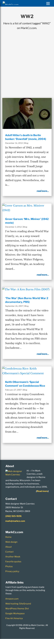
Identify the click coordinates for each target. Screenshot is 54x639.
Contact (9, 551)
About (8, 547)
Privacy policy (12, 571)
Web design (11, 542)
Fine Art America (14, 618)
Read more (42, 491)
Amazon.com (12, 598)
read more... (43, 190)
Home (8, 537)
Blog (26, 143)
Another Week (12, 556)
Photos (9, 566)
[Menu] (48, 3)
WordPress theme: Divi (17, 608)
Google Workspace (15, 613)
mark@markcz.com (15, 521)
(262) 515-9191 (13, 516)
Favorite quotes (13, 561)
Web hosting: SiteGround (18, 603)
